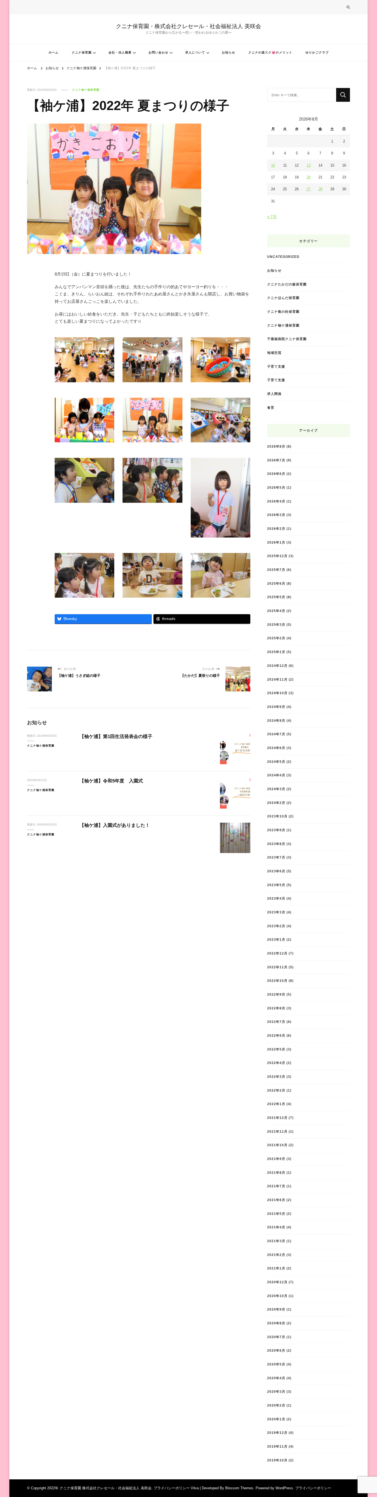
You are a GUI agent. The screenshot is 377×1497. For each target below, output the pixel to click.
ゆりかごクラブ (317, 52)
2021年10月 (277, 1145)
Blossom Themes (239, 1488)
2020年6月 (276, 1350)
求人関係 (274, 393)
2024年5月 (276, 761)
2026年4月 (276, 501)
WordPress (284, 1488)
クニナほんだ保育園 (283, 298)
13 (308, 165)
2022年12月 (277, 953)
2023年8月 (276, 844)
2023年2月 (276, 926)
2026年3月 (276, 515)
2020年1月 (276, 1419)
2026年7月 (276, 460)
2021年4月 (276, 1227)
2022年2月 (276, 1090)
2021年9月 (276, 1159)
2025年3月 (276, 624)
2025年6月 (276, 583)
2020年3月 (276, 1391)
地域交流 (274, 352)
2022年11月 (277, 967)
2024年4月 (276, 775)
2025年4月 (276, 611)
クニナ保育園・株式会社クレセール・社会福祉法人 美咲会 (188, 26)
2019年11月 (277, 1446)
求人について (195, 52)
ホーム (54, 52)
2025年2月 (276, 638)
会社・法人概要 (120, 52)
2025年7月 (276, 569)
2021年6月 (276, 1200)
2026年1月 (276, 542)
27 (308, 189)
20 (308, 177)
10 (273, 165)
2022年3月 (276, 1076)
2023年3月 (276, 912)
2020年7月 (276, 1337)
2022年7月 (276, 1021)
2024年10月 (277, 693)
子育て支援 (276, 366)
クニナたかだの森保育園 (287, 284)
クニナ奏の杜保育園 (283, 311)
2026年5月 (276, 487)
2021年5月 (276, 1213)
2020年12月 (277, 1282)
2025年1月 (276, 652)
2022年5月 (276, 1049)
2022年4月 (276, 1063)
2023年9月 (276, 830)
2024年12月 (277, 665)
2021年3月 (276, 1241)
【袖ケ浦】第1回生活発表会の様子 (115, 736)
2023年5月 (276, 885)
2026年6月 (276, 473)
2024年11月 (277, 679)
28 (320, 189)
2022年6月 (276, 1035)
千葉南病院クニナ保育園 (287, 339)
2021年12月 (277, 1117)
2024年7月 (276, 734)
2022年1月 (276, 1104)
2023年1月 (276, 939)
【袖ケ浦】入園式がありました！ (114, 825)
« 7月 (272, 216)
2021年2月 (276, 1255)
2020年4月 (276, 1378)
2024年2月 (276, 802)
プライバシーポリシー (313, 1488)
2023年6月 (276, 871)
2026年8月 (276, 446)
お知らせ (228, 52)
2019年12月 (277, 1432)
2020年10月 (277, 1296)
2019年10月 (277, 1460)
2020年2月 (276, 1405)
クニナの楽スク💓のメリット (270, 52)
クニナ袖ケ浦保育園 (85, 89)
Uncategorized (283, 256)
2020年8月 (276, 1323)
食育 (270, 407)
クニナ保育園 (82, 52)
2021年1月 (276, 1268)
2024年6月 (276, 748)
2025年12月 (277, 556)
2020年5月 (276, 1364)
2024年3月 (276, 789)
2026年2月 (276, 528)
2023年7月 (276, 857)
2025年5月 (276, 597)
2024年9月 (276, 707)
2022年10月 (277, 980)
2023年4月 (276, 898)
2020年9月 (276, 1309)
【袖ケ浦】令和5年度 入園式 (111, 781)
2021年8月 (276, 1172)
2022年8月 (276, 1008)
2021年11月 (277, 1131)
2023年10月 (277, 816)
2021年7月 (276, 1186)
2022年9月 (276, 994)
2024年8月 (276, 720)
